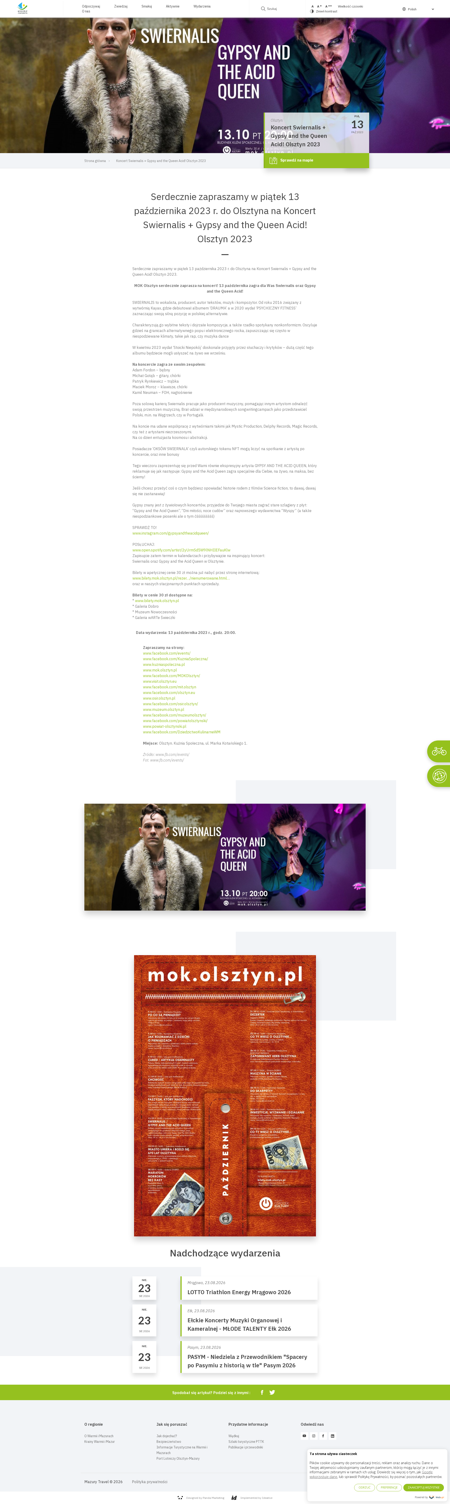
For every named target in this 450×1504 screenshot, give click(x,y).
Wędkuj (234, 1436)
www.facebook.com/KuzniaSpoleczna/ (175, 658)
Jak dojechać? (167, 1436)
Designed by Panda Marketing (205, 1498)
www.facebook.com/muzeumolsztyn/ (174, 715)
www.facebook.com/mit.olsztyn (169, 687)
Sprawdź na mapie (296, 160)
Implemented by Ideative (256, 1498)
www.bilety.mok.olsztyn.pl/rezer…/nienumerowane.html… (181, 578)
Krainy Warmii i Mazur (99, 1442)
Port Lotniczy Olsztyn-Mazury (178, 1458)
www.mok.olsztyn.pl (160, 670)
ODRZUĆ (365, 1487)
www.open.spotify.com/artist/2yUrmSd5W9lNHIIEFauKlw (181, 550)
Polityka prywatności (149, 1481)
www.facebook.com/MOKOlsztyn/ (171, 675)
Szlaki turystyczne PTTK (246, 1442)
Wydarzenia (202, 6)
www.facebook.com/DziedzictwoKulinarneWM (182, 732)
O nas (86, 11)
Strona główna (95, 161)
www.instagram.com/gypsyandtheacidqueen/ (170, 533)
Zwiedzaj (121, 6)
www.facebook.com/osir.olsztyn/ (170, 703)
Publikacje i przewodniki (246, 1447)
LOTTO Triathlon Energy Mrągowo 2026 (239, 1292)
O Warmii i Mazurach (98, 1436)
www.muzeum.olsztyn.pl (163, 709)
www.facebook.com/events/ (167, 653)
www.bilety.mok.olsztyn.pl (157, 600)
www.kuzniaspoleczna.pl (164, 664)
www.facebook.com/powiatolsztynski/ (175, 720)
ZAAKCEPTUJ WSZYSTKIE (423, 1487)
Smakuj (147, 6)
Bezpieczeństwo (169, 1442)
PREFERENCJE (389, 1487)
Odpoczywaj (91, 6)
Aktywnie (173, 6)
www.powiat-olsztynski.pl (164, 726)
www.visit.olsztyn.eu (159, 681)
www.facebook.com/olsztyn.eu (169, 692)
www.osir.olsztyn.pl (159, 698)
